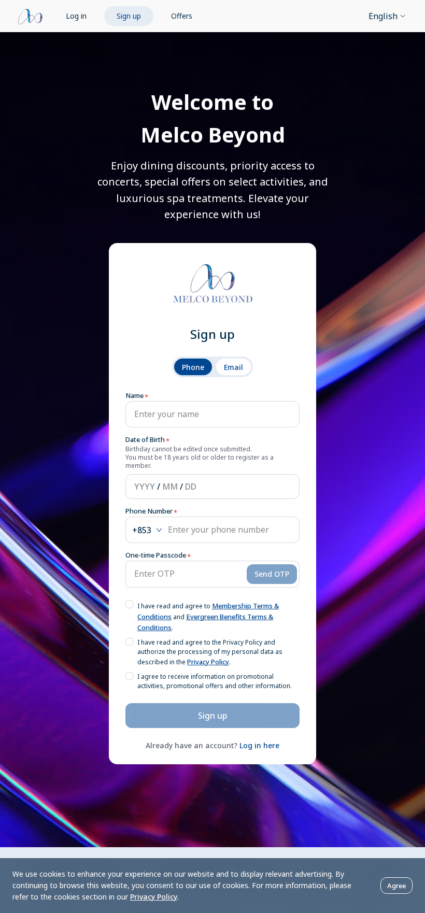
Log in (76, 16)
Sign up (129, 16)
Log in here (259, 745)
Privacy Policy (208, 661)
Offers (181, 16)
